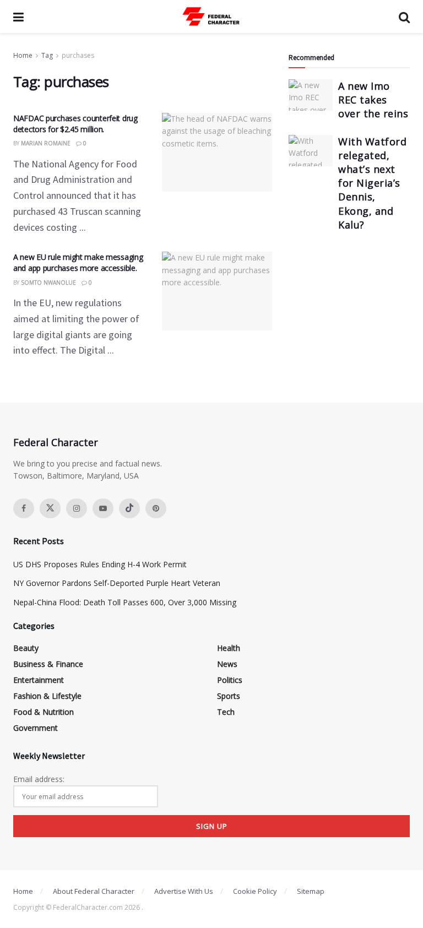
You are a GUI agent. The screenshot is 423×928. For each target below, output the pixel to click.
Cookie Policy (255, 891)
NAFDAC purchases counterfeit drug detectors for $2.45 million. (75, 123)
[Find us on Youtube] (103, 508)
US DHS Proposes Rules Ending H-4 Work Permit (100, 564)
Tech (226, 712)
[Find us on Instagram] (76, 508)
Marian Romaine (45, 143)
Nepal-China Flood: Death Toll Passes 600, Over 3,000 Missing (124, 602)
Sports (228, 696)
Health (228, 648)
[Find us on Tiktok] (129, 508)
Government (35, 728)
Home (22, 55)
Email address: (38, 779)
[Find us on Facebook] (23, 508)
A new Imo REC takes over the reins (373, 99)
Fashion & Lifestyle (47, 696)
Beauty (26, 648)
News (227, 664)
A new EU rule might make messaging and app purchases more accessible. (78, 262)
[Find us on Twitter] (50, 508)
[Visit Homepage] (211, 17)
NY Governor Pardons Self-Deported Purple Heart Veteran (116, 583)
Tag (47, 55)
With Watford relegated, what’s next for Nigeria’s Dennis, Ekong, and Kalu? (372, 183)
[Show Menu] (18, 16)
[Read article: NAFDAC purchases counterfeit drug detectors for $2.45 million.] (217, 152)
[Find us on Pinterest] (155, 508)
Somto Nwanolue (48, 282)
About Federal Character (93, 891)
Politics (229, 680)
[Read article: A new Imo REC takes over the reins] (311, 95)
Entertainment (38, 680)
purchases (78, 55)
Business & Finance (48, 664)
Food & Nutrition (43, 712)
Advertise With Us (183, 891)
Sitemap (310, 891)
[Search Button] (404, 16)
